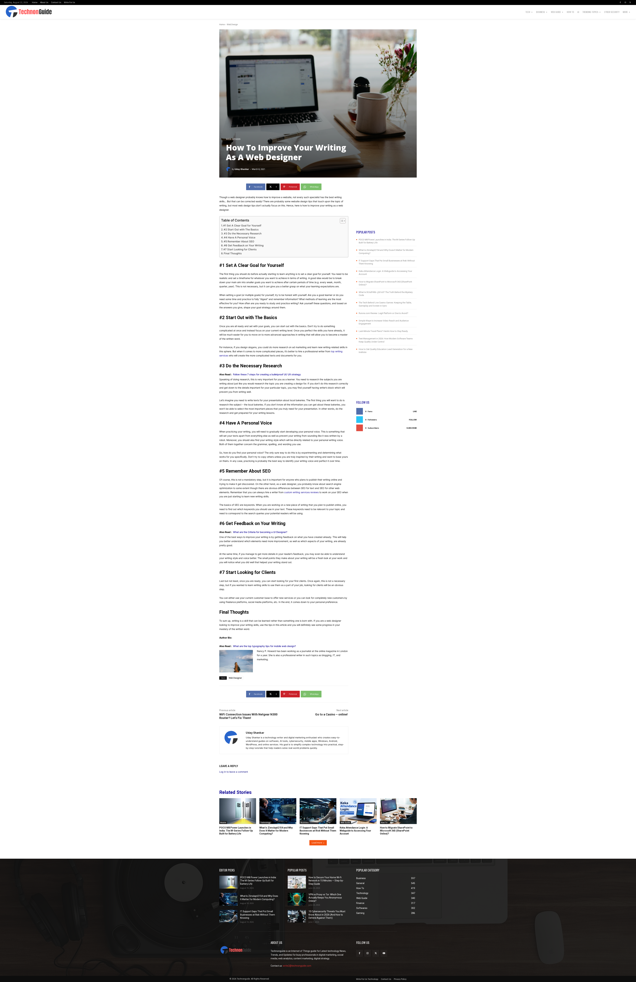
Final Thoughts (233, 253)
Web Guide (345, 822)
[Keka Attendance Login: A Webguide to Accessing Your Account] (358, 811)
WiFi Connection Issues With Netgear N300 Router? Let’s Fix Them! (248, 716)
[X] (630, 2)
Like (415, 411)
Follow (413, 419)
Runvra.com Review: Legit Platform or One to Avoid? (383, 313)
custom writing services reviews (301, 492)
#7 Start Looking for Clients (240, 249)
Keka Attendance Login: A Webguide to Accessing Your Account (355, 830)
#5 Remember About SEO (239, 241)
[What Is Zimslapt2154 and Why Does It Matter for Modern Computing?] (277, 811)
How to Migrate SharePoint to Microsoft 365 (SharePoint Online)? (396, 830)
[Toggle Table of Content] (341, 221)
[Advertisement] (386, 207)
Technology (265, 822)
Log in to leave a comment (233, 771)
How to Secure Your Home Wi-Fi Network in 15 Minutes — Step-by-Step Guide (326, 880)
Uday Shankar (242, 169)
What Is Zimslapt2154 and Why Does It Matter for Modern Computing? (276, 830)
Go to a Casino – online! (331, 714)
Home (222, 24)
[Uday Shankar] (229, 169)
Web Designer (235, 677)
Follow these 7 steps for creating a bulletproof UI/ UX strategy (267, 374)
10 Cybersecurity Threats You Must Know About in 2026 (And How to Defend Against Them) (327, 914)
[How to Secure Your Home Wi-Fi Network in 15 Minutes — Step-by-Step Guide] (297, 882)
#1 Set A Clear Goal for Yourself (242, 225)
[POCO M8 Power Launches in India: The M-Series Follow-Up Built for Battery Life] (237, 811)
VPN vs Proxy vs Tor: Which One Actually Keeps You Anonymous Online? (325, 897)
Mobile (223, 822)
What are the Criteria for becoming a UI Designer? (260, 532)
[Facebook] (620, 2)
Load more (317, 842)
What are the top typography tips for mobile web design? (264, 646)
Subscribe (411, 428)
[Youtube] (384, 953)
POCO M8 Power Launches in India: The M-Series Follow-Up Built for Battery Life (236, 830)
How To (384, 822)
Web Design (232, 24)
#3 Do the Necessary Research (243, 233)
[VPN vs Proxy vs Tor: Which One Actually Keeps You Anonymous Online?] (297, 899)
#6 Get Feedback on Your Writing (244, 245)
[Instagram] (625, 2)
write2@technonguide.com (297, 965)
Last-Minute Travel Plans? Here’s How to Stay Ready (383, 331)
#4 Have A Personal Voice (239, 237)
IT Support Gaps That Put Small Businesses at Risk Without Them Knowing (318, 830)
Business (305, 822)
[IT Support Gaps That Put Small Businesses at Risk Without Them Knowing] (318, 811)
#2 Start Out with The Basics (241, 229)
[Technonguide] (25, 12)
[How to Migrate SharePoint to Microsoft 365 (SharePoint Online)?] (398, 811)
